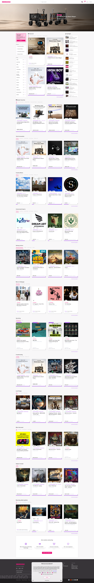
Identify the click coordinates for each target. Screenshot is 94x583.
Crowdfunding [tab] (26, 138)
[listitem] (21, 59)
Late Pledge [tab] (31, 138)
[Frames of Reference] (39, 184)
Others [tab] (33, 247)
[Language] (82, 1)
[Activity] (84, 2)
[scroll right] (62, 36)
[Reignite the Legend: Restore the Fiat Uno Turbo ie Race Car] (23, 330)
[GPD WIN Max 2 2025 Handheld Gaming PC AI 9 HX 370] (39, 111)
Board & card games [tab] (19, 247)
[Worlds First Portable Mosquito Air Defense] (55, 111)
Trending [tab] (17, 356)
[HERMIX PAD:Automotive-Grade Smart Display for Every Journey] (71, 148)
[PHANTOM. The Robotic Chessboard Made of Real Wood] (71, 111)
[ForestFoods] (55, 221)
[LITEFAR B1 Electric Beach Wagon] (55, 46)
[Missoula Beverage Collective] (71, 221)
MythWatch (19, 413)
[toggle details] (45, 65)
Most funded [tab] (22, 356)
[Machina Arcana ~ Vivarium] (71, 402)
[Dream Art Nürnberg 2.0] (39, 221)
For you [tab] (17, 138)
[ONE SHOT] (39, 330)
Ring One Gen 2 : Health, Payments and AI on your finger (54, 159)
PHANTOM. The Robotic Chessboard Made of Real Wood (70, 123)
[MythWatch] (23, 402)
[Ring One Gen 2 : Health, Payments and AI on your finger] (55, 148)
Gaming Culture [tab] (45, 35)
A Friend (30, 57)
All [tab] (28, 35)
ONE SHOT (35, 340)
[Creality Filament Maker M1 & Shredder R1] (23, 111)
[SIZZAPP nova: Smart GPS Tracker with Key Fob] (55, 330)
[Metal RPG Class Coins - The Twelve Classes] (71, 330)
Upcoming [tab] (21, 138)
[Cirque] (71, 257)
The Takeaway (68, 304)
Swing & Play (51, 304)
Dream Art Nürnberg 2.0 (38, 231)
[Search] (41, 2)
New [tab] (22, 320)
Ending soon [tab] (36, 138)
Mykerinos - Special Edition (55, 267)
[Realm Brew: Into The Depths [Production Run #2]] (71, 366)
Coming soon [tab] (18, 320)
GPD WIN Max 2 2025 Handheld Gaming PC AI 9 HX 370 (39, 123)
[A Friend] (36, 46)
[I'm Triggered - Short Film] (39, 293)
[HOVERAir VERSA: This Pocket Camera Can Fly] (36, 75)
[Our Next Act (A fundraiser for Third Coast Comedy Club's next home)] (23, 184)
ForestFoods (51, 231)
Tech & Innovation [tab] (33, 35)
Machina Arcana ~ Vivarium (70, 413)
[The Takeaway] (71, 293)
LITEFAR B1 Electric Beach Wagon (54, 57)
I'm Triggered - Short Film (38, 304)
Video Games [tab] (29, 247)
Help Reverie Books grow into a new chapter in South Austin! (23, 232)
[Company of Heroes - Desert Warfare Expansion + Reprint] (55, 402)
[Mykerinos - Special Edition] (55, 257)
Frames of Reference (37, 194)
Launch (20, 40)
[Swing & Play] (55, 293)
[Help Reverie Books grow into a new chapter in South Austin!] (23, 221)
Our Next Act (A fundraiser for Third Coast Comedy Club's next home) (22, 196)
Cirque (66, 267)
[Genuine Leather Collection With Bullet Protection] (23, 293)
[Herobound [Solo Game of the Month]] (39, 257)
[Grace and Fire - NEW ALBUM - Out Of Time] (39, 402)
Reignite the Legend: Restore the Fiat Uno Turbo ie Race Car (22, 341)
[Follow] (18, 300)
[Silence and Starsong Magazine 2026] (71, 184)
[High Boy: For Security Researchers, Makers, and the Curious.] (55, 75)
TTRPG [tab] (25, 247)
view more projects (74, 133)
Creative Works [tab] (39, 35)
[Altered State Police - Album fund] (55, 184)
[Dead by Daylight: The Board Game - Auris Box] (23, 257)
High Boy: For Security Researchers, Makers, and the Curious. (53, 89)
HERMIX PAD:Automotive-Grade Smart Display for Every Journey (70, 159)
